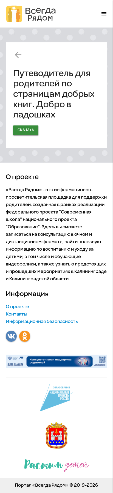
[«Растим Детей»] (56, 467)
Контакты (16, 314)
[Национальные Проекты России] (56, 399)
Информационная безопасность (42, 321)
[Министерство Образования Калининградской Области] (56, 436)
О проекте (17, 307)
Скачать (26, 130)
